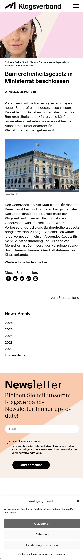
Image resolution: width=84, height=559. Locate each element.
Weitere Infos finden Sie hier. (26, 262)
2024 (9, 336)
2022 (8, 349)
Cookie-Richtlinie (27, 553)
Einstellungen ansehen (42, 545)
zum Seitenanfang (65, 298)
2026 (9, 323)
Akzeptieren (42, 524)
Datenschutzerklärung (47, 446)
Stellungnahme (52, 218)
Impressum (60, 553)
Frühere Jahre (15, 355)
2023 (9, 342)
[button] (78, 501)
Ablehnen (42, 534)
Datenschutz (45, 553)
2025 (9, 329)
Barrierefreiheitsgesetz (33, 108)
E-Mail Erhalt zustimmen (27, 441)
